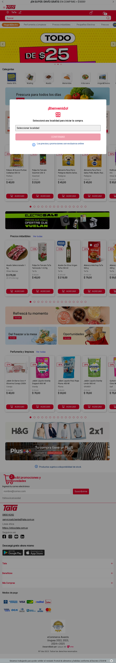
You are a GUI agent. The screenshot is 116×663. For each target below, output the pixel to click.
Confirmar (58, 136)
